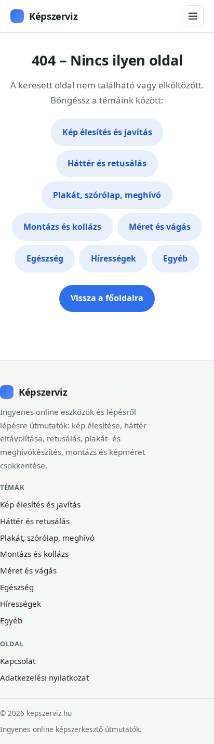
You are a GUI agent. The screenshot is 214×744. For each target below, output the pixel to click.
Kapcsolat (17, 661)
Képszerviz (53, 15)
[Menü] (193, 16)
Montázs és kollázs (62, 226)
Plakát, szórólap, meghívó (107, 195)
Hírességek (113, 258)
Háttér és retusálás (107, 163)
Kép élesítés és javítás (107, 132)
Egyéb (175, 258)
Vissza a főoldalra (107, 298)
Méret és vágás (160, 226)
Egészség (44, 258)
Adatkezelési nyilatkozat (44, 677)
